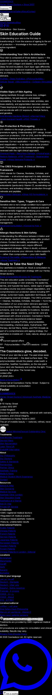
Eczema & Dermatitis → (11, 257)
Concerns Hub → (33, 225)
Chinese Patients (8, 531)
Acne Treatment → (11, 260)
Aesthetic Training (8, 470)
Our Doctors (6, 458)
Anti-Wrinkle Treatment (11, 437)
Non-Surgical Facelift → (13, 119)
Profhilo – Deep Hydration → (14, 79)
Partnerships (6, 464)
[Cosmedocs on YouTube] (7, 26)
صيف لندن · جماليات (9, 606)
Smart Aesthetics (8, 22)
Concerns (10, 11)
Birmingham (5, 558)
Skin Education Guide (10, 497)
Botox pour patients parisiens (14, 615)
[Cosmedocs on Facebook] (4, 26)
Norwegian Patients (9, 543)
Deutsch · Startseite (9, 582)
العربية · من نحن (7, 579)
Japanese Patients (9, 540)
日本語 (40, 619)
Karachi (3, 570)
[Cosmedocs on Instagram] (1, 26)
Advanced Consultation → (12, 225)
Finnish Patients (7, 549)
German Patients (8, 537)
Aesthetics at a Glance (10, 500)
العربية (11, 619)
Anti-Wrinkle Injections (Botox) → (16, 116)
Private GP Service (9, 507)
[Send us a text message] (1, 693)
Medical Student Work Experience (16, 476)
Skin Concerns (7, 488)
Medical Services (8, 491)
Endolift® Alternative (9, 449)
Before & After (7, 485)
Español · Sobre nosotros (12, 588)
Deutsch (34, 619)
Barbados (4, 573)
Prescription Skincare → (11, 194)
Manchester (5, 561)
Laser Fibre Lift (7, 446)
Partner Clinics (7, 467)
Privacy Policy (7, 634)
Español (24, 619)
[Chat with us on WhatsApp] (26, 689)
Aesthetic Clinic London (11, 494)
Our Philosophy (7, 455)
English (6, 619)
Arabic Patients (7, 528)
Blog (18, 22)
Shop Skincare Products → (22, 159)
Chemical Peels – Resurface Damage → (19, 153)
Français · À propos (9, 591)
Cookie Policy (20, 634)
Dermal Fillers (6, 440)
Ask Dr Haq (5, 504)
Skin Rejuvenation (8, 443)
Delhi (2, 567)
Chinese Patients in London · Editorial (17, 552)
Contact (31, 11)
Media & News (7, 473)
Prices (3, 11)
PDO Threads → (32, 119)
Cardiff (3, 564)
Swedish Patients (8, 546)
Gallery (18, 11)
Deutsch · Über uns (9, 585)
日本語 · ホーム (7, 594)
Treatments (4, 9)
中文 (29, 619)
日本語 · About (7, 597)
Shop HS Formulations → (35, 194)
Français (17, 619)
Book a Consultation (9, 277)
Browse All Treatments (30, 277)
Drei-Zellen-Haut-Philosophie (14, 609)
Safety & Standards (9, 461)
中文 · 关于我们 (7, 600)
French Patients (7, 534)
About (25, 11)
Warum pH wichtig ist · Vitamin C (15, 612)
